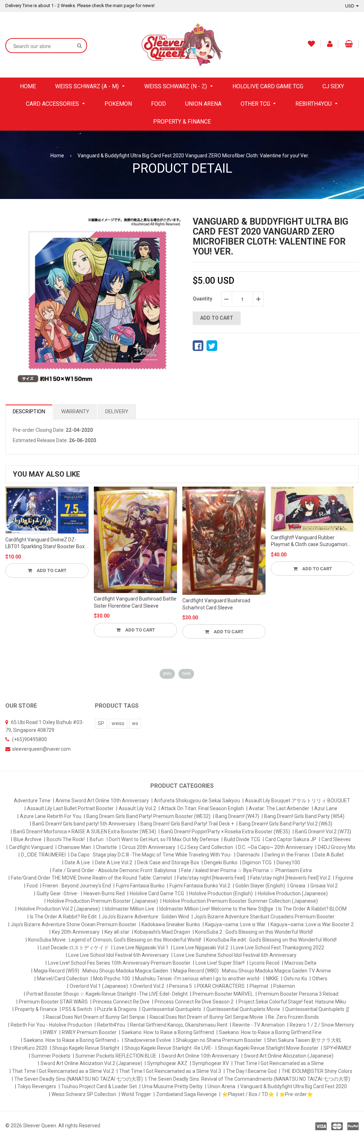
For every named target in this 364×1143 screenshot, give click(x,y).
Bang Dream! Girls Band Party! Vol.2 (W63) (285, 824)
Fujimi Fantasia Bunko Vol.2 (200, 885)
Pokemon (284, 986)
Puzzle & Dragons (117, 1009)
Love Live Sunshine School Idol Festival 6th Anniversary (235, 955)
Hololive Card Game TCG (157, 893)
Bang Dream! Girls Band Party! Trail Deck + (187, 824)
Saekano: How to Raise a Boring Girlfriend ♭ (71, 1040)
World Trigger (136, 1094)
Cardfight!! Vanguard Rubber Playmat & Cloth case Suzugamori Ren (309, 541)
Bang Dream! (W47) (237, 816)
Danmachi (248, 855)
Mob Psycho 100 (111, 978)
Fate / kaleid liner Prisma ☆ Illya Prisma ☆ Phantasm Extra (246, 870)
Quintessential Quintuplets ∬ (317, 1009)
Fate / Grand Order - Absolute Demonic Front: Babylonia (114, 870)
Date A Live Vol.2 (113, 862)
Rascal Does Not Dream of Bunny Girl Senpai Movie (206, 1017)
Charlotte (106, 847)
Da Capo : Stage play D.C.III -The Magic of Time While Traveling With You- (151, 855)
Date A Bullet (329, 855)
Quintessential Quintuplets (171, 1009)
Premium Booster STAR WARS (53, 1002)
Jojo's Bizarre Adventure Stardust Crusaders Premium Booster (264, 916)
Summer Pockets (50, 1056)
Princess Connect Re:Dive (121, 1002)
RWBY (50, 1032)
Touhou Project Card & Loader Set (99, 1086)
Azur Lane (325, 808)
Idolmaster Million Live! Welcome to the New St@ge (216, 909)
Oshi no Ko (295, 978)
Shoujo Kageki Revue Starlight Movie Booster (268, 1048)
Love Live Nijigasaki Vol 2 (200, 947)
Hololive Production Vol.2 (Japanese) (59, 909)
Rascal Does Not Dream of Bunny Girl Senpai (95, 1017)
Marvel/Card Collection (62, 978)
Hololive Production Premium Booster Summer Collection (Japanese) (240, 901)
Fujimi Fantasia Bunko (140, 885)
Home (57, 155)
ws (135, 723)
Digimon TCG (257, 862)
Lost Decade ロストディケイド (74, 947)
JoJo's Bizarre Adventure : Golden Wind (145, 916)
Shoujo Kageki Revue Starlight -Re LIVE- (168, 1048)
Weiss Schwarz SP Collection (84, 1094)
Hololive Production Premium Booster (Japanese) (102, 901)
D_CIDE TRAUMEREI (43, 855)
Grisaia (297, 885)
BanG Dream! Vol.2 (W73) (323, 831)
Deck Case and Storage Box (168, 862)
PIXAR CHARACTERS (221, 986)
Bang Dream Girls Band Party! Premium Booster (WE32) (148, 816)
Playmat (259, 986)
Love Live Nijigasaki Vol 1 (141, 947)
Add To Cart (51, 570)
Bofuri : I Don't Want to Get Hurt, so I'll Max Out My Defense (154, 839)
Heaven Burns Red (104, 893)
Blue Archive (28, 839)
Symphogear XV (210, 1063)
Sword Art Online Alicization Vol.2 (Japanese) (91, 1063)
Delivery (116, 411)
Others (319, 978)
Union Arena (221, 1086)
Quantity (202, 299)
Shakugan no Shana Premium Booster (219, 1040)
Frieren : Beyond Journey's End (77, 885)
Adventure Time (32, 800)
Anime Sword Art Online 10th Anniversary (102, 800)
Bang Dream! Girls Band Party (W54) (304, 816)
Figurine (344, 878)
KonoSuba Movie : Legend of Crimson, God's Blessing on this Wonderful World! (114, 940)
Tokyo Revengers (36, 1086)
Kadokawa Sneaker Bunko (170, 924)
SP (101, 723)
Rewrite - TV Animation (258, 1025)
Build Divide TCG (242, 839)
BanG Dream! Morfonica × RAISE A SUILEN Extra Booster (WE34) (84, 831)
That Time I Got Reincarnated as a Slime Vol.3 (170, 1071)
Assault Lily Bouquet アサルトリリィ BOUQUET (297, 800)
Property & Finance (36, 1009)
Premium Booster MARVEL (223, 994)
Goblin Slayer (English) (260, 885)
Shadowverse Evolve (147, 1040)
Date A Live (77, 862)
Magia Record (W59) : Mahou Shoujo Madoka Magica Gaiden (101, 971)
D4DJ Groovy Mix (336, 847)
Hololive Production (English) (221, 893)
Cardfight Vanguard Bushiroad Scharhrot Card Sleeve (216, 604)
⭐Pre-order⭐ (296, 1094)
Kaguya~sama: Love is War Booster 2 (312, 924)
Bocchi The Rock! (66, 839)
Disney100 (288, 862)
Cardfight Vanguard (31, 847)
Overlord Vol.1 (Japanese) (99, 986)
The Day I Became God (251, 1071)
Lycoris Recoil (264, 963)
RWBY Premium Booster (89, 1032)
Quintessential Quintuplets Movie (243, 1009)
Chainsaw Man (74, 847)
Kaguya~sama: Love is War (235, 924)
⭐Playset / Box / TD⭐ (248, 1094)
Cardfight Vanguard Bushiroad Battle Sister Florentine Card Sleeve (135, 602)
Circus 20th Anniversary (148, 847)
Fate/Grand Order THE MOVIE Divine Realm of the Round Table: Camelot (91, 878)
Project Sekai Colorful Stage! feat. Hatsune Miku (292, 1002)
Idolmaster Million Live (129, 909)
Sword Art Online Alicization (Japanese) (288, 1056)
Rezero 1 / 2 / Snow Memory (322, 1025)
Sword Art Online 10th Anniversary (200, 1056)
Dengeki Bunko (220, 862)
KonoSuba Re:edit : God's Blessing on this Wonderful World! (271, 940)
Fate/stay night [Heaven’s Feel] (211, 878)
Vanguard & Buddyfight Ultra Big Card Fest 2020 (293, 1086)
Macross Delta (300, 963)
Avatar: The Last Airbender (279, 808)
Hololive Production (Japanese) (293, 893)
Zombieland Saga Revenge (186, 1094)
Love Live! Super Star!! (220, 963)
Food (32, 885)
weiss (118, 723)
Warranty (75, 411)
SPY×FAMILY (337, 1048)
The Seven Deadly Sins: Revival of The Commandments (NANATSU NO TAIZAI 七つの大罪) (249, 1079)
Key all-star (117, 932)
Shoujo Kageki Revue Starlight (85, 1048)
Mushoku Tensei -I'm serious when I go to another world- (198, 978)
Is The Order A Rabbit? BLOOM (312, 909)
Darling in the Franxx (287, 855)
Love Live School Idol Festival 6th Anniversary (118, 955)
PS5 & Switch (77, 1009)
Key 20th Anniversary (76, 932)
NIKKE (272, 978)
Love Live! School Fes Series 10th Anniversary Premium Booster (119, 963)
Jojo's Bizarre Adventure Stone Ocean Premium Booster (73, 924)
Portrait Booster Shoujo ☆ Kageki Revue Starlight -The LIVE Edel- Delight (107, 994)
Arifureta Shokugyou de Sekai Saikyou (197, 800)
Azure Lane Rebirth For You (50, 816)
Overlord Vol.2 (148, 986)
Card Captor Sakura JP (290, 839)
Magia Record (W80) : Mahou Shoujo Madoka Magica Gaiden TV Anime (252, 971)
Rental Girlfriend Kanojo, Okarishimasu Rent (179, 1025)
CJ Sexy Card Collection (206, 847)
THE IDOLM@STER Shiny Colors (317, 1071)
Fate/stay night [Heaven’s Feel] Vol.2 (290, 878)
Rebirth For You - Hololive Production (51, 1025)
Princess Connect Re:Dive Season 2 (194, 1002)
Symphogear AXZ (167, 1063)
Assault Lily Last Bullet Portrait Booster (70, 808)
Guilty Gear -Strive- (58, 893)
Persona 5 (180, 986)
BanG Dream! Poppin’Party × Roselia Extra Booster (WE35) (225, 831)
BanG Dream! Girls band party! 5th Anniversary (83, 824)
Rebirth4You (111, 1025)
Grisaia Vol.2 (324, 885)
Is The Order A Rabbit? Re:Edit (63, 916)
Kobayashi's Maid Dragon (162, 932)
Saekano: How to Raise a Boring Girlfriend (168, 1032)
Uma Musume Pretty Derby (172, 1086)
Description (29, 411)
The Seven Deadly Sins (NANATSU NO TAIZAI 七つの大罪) (78, 1079)
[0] (198, 345)
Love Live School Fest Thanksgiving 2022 (278, 947)
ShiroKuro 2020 (30, 1048)
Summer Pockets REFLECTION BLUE (115, 1056)
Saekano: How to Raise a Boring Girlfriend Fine (270, 1032)
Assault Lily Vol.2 (137, 808)
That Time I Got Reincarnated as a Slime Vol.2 (63, 1071)
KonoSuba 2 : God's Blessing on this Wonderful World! (254, 932)
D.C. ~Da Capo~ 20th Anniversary (275, 847)
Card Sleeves (336, 839)
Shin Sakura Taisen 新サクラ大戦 (304, 1040)
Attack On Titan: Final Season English (202, 808)
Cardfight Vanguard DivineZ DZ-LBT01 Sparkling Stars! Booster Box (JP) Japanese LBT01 (45, 543)
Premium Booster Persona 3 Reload (298, 994)
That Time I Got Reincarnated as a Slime (279, 1063)
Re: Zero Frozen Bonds (293, 1017)
